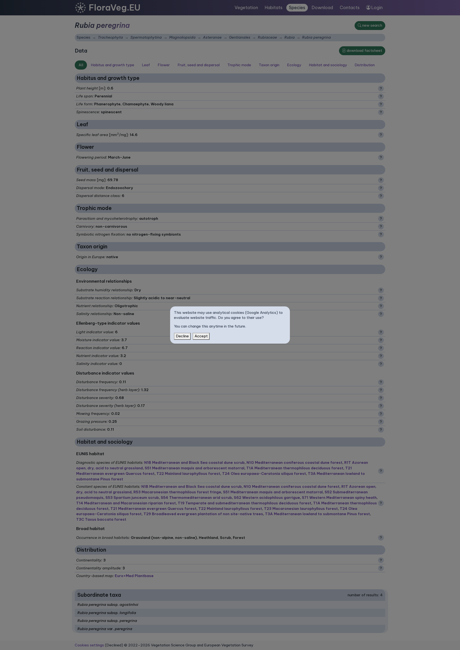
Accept (201, 336)
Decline (182, 336)
